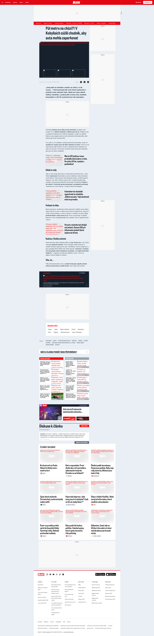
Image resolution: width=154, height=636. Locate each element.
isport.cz (80, 391)
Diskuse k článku (51, 426)
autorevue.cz (81, 383)
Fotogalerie (46, 273)
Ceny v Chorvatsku (77, 332)
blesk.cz (80, 367)
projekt (86, 340)
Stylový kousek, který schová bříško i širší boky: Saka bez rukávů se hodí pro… (71, 395)
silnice (54, 340)
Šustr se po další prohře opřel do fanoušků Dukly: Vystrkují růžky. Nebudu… (70, 388)
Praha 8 (57, 344)
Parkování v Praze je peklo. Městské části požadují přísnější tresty (45, 363)
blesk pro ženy (81, 399)
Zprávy (50, 329)
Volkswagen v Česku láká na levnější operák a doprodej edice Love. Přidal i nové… (71, 380)
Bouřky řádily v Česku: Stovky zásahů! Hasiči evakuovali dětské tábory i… (70, 364)
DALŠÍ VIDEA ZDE (83, 405)
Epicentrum (81, 329)
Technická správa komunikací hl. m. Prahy (63, 342)
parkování (48, 340)
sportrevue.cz (81, 375)
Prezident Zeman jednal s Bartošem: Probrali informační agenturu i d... (45, 371)
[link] (47, 574)
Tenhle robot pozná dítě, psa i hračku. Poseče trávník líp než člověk (45, 395)
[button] (100, 574)
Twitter (80, 340)
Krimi (49, 332)
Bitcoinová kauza (65, 332)
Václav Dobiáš (50, 344)
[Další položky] (118, 23)
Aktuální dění (52, 325)
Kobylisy (74, 340)
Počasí (73, 329)
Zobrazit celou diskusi (82, 442)
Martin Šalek (80, 342)
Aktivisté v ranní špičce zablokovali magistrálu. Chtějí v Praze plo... (45, 379)
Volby (56, 329)
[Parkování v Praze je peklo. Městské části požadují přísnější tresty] (57, 364)
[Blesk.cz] (76, 2)
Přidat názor (84, 426)
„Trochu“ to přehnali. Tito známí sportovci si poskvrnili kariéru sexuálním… (71, 372)
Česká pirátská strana (64, 340)
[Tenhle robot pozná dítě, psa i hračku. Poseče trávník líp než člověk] (57, 396)
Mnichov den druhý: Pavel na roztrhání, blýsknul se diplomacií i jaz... (45, 387)
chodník (48, 342)
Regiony (56, 332)
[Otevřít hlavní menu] (2, 2)
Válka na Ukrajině (64, 329)
